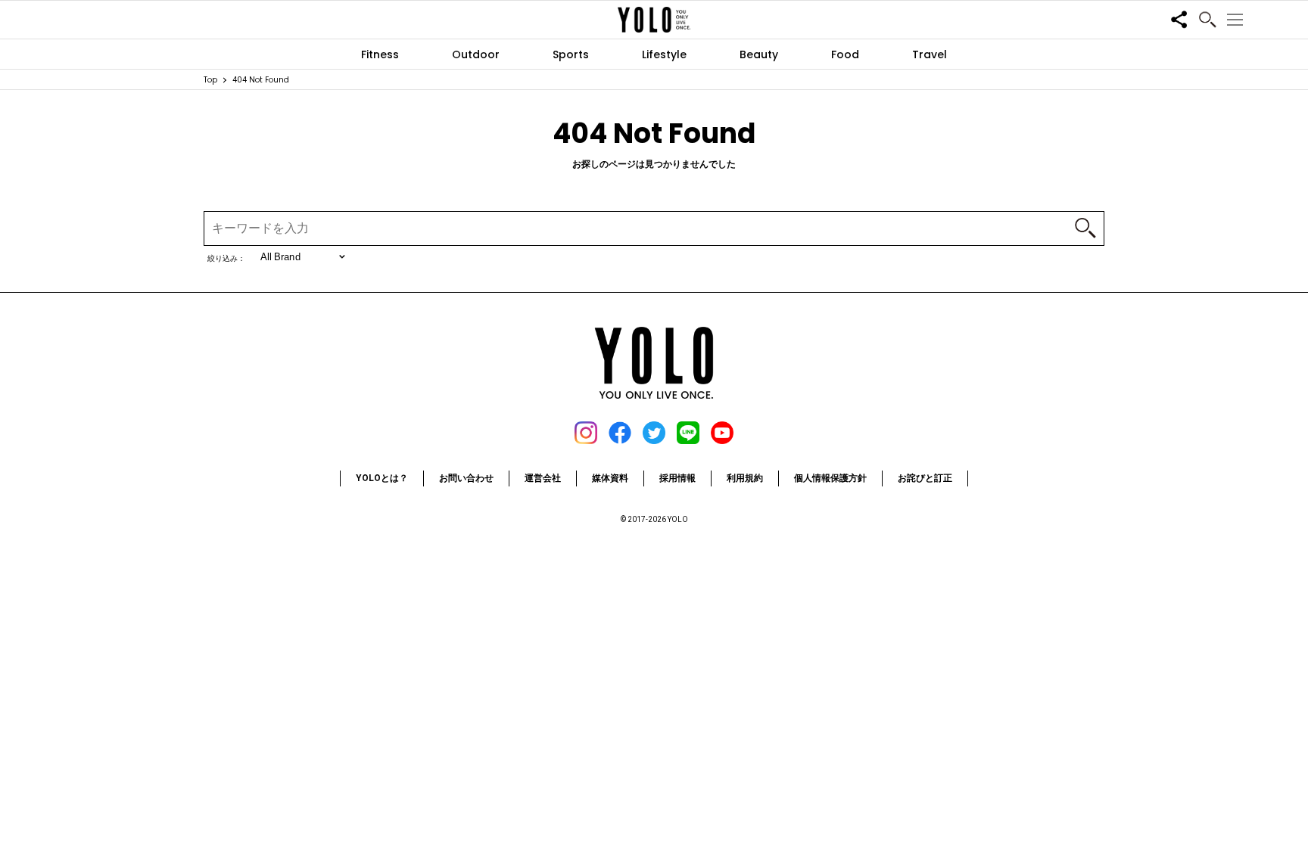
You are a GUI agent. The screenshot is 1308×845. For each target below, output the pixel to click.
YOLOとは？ (382, 478)
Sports (571, 54)
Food (845, 54)
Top (210, 79)
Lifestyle (664, 54)
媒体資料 (610, 478)
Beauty (759, 54)
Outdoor (476, 54)
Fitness (380, 54)
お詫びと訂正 (925, 478)
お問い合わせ (466, 478)
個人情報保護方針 (830, 478)
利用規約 (745, 478)
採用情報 (677, 478)
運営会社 (543, 478)
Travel (929, 54)
